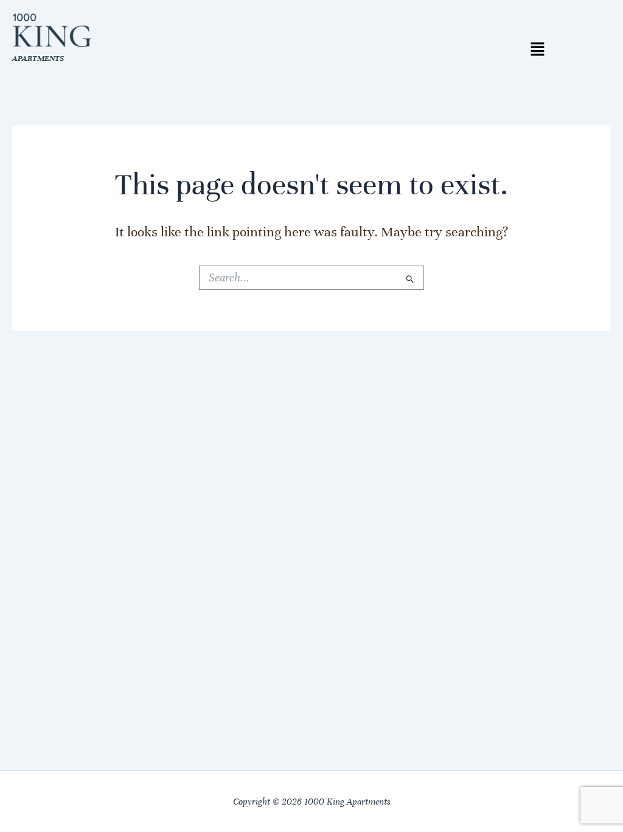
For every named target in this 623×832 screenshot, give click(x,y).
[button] (537, 50)
